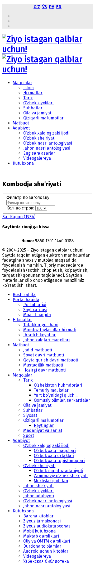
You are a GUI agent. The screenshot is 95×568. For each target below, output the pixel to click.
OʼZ (37, 6)
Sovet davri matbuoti (43, 354)
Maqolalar (22, 82)
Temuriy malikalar (51, 390)
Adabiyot (21, 128)
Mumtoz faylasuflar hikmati (49, 329)
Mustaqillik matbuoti (43, 365)
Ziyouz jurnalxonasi (42, 521)
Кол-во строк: (20, 208)
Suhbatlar (32, 107)
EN (58, 6)
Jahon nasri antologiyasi (46, 148)
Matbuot (21, 123)
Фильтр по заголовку (28, 197)
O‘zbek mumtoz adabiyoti (58, 470)
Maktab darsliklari (41, 536)
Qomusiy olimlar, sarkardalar (62, 400)
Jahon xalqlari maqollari (46, 339)
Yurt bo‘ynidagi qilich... (56, 395)
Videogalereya (37, 158)
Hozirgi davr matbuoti (44, 370)
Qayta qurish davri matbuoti (50, 360)
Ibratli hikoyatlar (39, 334)
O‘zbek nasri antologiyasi (47, 143)
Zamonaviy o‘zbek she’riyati (61, 475)
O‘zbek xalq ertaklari (54, 455)
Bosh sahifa (24, 294)
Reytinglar (44, 425)
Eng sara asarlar (39, 153)
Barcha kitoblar (38, 515)
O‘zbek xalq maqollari (55, 450)
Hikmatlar (32, 92)
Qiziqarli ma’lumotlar (43, 117)
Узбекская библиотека (46, 561)
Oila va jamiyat (37, 112)
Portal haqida (26, 299)
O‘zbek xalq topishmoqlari (59, 460)
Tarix (28, 97)
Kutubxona (23, 163)
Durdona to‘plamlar (42, 546)
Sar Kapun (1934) (18, 216)
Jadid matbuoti (37, 349)
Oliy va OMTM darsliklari (46, 541)
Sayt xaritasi (35, 309)
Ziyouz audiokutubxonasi (47, 526)
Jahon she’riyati (38, 485)
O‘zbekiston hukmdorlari (58, 385)
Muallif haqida (37, 314)
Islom (28, 87)
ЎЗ (44, 6)
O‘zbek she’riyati (39, 138)
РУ (51, 6)
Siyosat (30, 415)
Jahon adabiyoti (38, 495)
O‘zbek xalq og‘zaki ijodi (46, 133)
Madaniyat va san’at (42, 430)
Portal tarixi (34, 304)
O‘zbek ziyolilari (38, 102)
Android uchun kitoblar (45, 551)
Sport (28, 435)
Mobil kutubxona (39, 531)
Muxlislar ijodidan (51, 480)
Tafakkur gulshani (40, 324)
